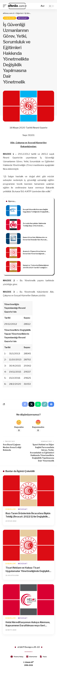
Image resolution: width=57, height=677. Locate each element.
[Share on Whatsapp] (38, 404)
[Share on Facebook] (25, 404)
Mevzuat (23, 18)
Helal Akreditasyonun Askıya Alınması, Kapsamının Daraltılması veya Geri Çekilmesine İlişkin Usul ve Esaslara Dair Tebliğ (28, 624)
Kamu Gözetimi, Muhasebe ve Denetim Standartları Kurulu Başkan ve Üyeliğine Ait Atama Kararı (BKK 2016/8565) (35, 238)
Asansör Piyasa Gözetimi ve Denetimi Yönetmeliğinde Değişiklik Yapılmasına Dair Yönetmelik (34, 252)
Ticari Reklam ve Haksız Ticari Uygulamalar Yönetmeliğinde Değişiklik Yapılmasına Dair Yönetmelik (28, 569)
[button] (5, 6)
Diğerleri (9, 18)
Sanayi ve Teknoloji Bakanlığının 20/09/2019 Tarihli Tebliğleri (36, 266)
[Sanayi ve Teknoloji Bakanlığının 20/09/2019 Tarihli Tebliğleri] (13, 266)
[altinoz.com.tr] (17, 6)
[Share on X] (31, 404)
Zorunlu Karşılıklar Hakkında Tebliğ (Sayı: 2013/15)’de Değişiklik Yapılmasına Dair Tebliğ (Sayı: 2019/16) (36, 224)
